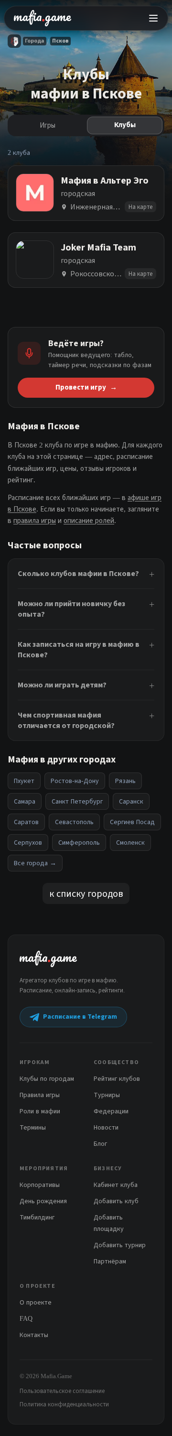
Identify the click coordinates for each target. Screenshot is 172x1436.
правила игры (34, 520)
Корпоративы (40, 1184)
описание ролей (89, 520)
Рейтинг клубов (117, 1078)
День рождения (43, 1201)
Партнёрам (110, 1261)
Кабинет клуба (116, 1184)
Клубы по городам (47, 1078)
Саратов (26, 822)
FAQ (26, 1318)
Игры (47, 125)
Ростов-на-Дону (75, 780)
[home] (42, 18)
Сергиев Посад (132, 822)
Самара (24, 801)
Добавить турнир (120, 1245)
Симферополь (79, 842)
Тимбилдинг (37, 1217)
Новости (106, 1127)
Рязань (125, 780)
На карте (140, 206)
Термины (33, 1127)
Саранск (131, 801)
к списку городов (86, 893)
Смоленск (130, 842)
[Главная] (14, 41)
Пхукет (24, 780)
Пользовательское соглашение (62, 1390)
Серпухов (28, 842)
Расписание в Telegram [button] (80, 1017)
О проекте (36, 1302)
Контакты (34, 1334)
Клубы (125, 125)
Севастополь (74, 822)
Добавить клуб (116, 1201)
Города (34, 41)
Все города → (35, 863)
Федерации (111, 1111)
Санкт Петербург (77, 801)
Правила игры (40, 1095)
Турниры (107, 1095)
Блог (100, 1143)
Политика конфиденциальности (64, 1404)
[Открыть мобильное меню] (153, 18)
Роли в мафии (40, 1111)
